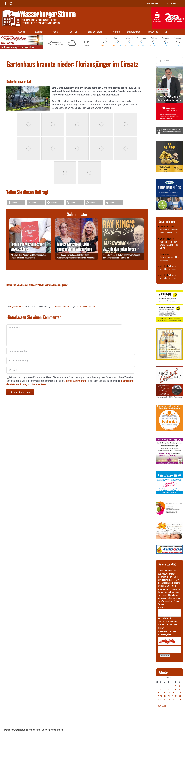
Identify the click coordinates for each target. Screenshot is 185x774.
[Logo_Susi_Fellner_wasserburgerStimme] (169, 472)
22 (176, 696)
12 (165, 693)
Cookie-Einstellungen (52, 729)
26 (165, 699)
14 (173, 693)
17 (157, 696)
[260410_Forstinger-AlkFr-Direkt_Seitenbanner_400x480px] (169, 329)
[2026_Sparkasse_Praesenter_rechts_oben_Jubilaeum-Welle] (167, 8)
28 (173, 699)
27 (169, 699)
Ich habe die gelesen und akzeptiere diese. (168, 623)
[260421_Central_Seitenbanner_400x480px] (169, 368)
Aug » (165, 706)
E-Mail (161, 607)
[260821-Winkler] (30, 220)
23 (180, 696)
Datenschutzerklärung (168, 621)
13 (169, 693)
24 (157, 699)
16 (180, 693)
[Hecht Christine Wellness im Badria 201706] (169, 523)
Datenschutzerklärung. (75, 380)
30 (180, 699)
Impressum (34, 729)
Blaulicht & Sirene (62, 306)
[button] (166, 32)
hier (162, 604)
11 (161, 693)
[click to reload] (169, 641)
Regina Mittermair (17, 306)
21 (173, 696)
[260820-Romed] (77, 220)
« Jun (158, 706)
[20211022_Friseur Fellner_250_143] (169, 501)
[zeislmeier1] (169, 546)
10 (157, 693)
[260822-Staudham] (123, 220)
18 (161, 696)
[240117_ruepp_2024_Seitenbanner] (169, 142)
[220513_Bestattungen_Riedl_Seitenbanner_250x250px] (169, 439)
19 (165, 696)
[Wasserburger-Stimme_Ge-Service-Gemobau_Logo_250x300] (169, 291)
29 (176, 699)
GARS (78, 306)
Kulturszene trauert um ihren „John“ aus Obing (169, 245)
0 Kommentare (89, 306)
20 (169, 696)
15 (176, 693)
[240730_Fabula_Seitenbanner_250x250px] (169, 406)
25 (161, 699)
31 (157, 702)
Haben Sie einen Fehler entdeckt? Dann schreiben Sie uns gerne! (37, 285)
